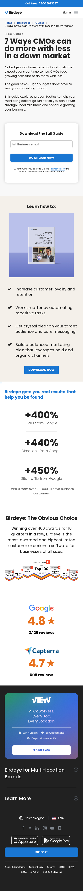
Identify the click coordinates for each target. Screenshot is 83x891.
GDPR (62, 867)
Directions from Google (42, 450)
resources (23, 23)
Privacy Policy (58, 168)
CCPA (24, 872)
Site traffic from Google (41, 478)
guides (39, 23)
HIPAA (71, 867)
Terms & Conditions (15, 867)
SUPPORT (41, 852)
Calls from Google (41, 423)
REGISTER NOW (41, 750)
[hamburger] (75, 12)
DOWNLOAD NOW (41, 158)
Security (51, 867)
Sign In (67, 12)
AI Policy (34, 872)
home (8, 23)
